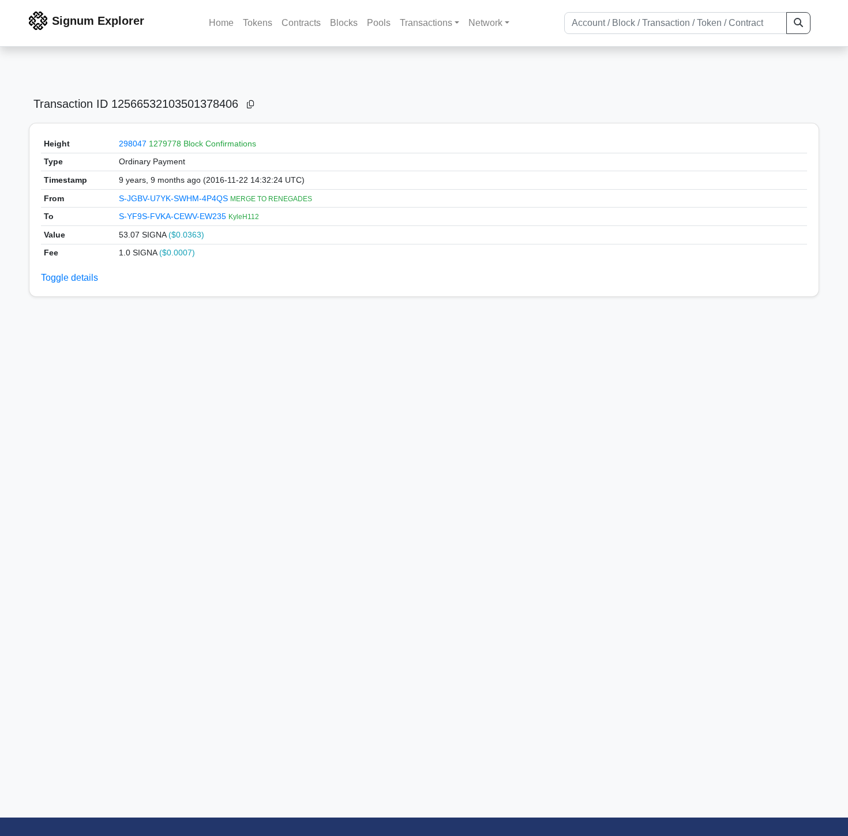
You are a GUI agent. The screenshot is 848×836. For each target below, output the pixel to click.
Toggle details (69, 278)
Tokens (257, 23)
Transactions (426, 23)
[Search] (798, 23)
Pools (379, 23)
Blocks (344, 23)
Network (485, 23)
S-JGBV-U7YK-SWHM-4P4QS (174, 198)
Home (221, 23)
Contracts (301, 23)
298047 (133, 143)
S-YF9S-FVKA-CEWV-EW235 (173, 216)
